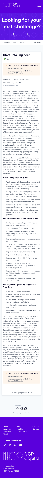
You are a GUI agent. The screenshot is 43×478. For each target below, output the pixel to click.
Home (6, 426)
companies (6, 43)
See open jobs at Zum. (15, 68)
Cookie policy (26, 413)
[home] (11, 5)
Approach (8, 429)
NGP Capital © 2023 (11, 471)
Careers (35, 426)
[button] (39, 5)
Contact (35, 429)
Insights (19, 429)
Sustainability (22, 431)
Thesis (6, 434)
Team (18, 426)
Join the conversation (12, 441)
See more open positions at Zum (21, 393)
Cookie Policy (9, 469)
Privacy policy (17, 413)
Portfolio (7, 431)
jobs (14, 43)
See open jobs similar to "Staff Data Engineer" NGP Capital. (20, 72)
